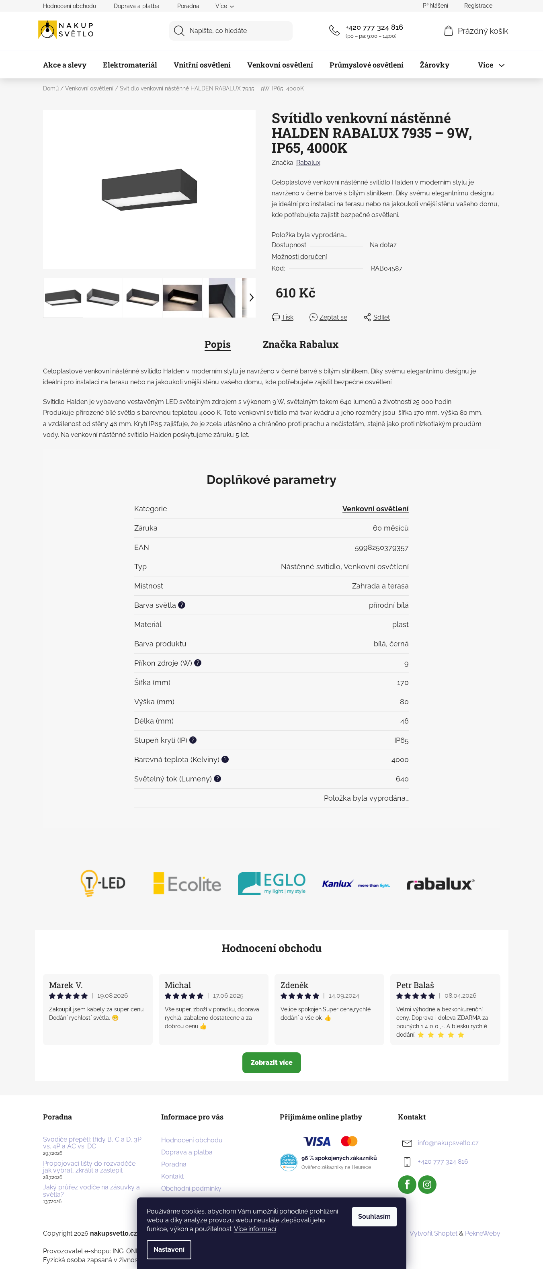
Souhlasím (374, 1216)
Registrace (478, 5)
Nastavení (169, 1249)
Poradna (188, 6)
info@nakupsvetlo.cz (448, 1143)
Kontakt (172, 1176)
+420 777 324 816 (374, 27)
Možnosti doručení (299, 256)
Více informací (255, 1229)
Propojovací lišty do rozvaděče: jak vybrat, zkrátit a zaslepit (90, 1167)
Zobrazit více (272, 1062)
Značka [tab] (300, 344)
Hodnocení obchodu (69, 6)
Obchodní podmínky (191, 1188)
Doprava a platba (137, 6)
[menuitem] (64, 64)
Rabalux (308, 162)
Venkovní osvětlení (375, 508)
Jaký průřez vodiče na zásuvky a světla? (91, 1191)
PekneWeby (482, 1233)
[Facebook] (407, 1184)
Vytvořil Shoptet (433, 1233)
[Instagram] (427, 1184)
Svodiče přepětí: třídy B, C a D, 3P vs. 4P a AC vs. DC (92, 1143)
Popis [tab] (218, 344)
